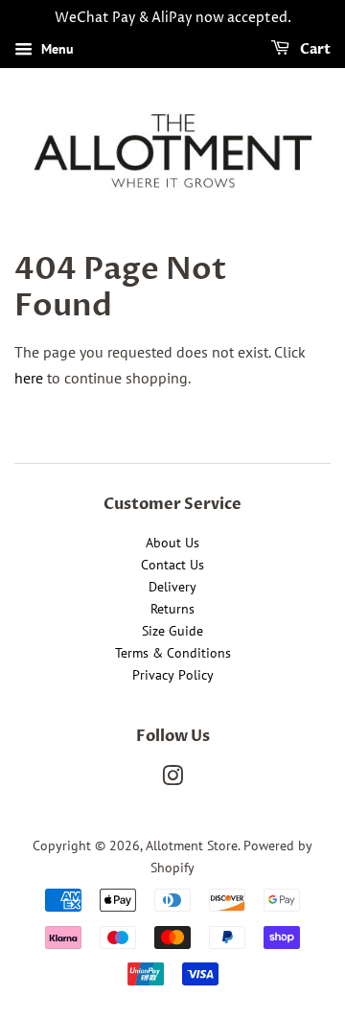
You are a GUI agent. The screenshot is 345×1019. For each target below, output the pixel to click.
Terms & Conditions (173, 652)
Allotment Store (192, 845)
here (28, 377)
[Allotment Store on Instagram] (172, 779)
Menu (55, 49)
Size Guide (172, 630)
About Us (172, 542)
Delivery (172, 586)
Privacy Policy (173, 674)
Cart (314, 49)
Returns (172, 608)
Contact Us (172, 564)
